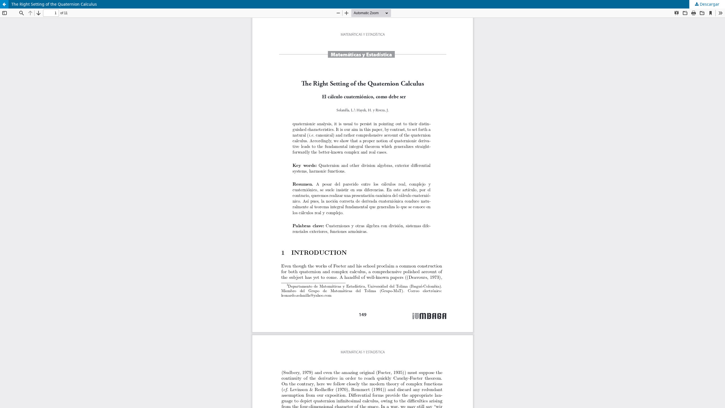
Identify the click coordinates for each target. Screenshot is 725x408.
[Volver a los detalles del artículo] (4, 4)
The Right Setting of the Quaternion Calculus (54, 4)
